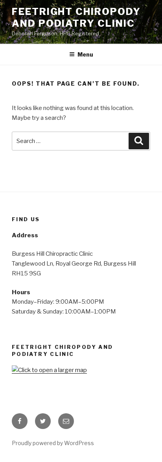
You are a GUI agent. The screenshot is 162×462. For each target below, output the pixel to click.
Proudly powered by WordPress (53, 443)
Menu (85, 54)
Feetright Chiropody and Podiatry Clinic (76, 17)
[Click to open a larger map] (49, 370)
